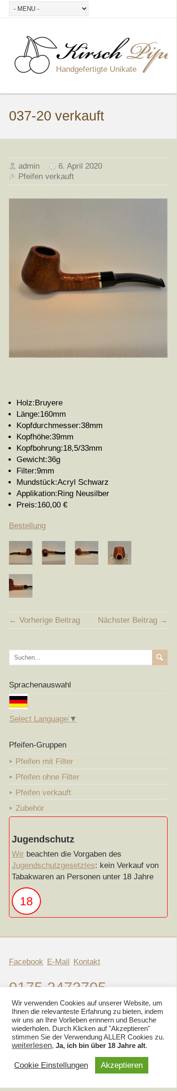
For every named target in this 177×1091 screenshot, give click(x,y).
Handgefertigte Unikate (96, 69)
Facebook (26, 961)
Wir (18, 854)
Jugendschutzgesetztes (53, 865)
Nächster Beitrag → (133, 620)
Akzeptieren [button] (122, 1065)
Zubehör (30, 808)
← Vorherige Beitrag (44, 620)
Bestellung (27, 525)
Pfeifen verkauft (46, 176)
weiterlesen (32, 1045)
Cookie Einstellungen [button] (51, 1065)
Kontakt (86, 961)
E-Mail (58, 961)
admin (29, 166)
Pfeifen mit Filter (44, 761)
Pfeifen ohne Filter (48, 777)
